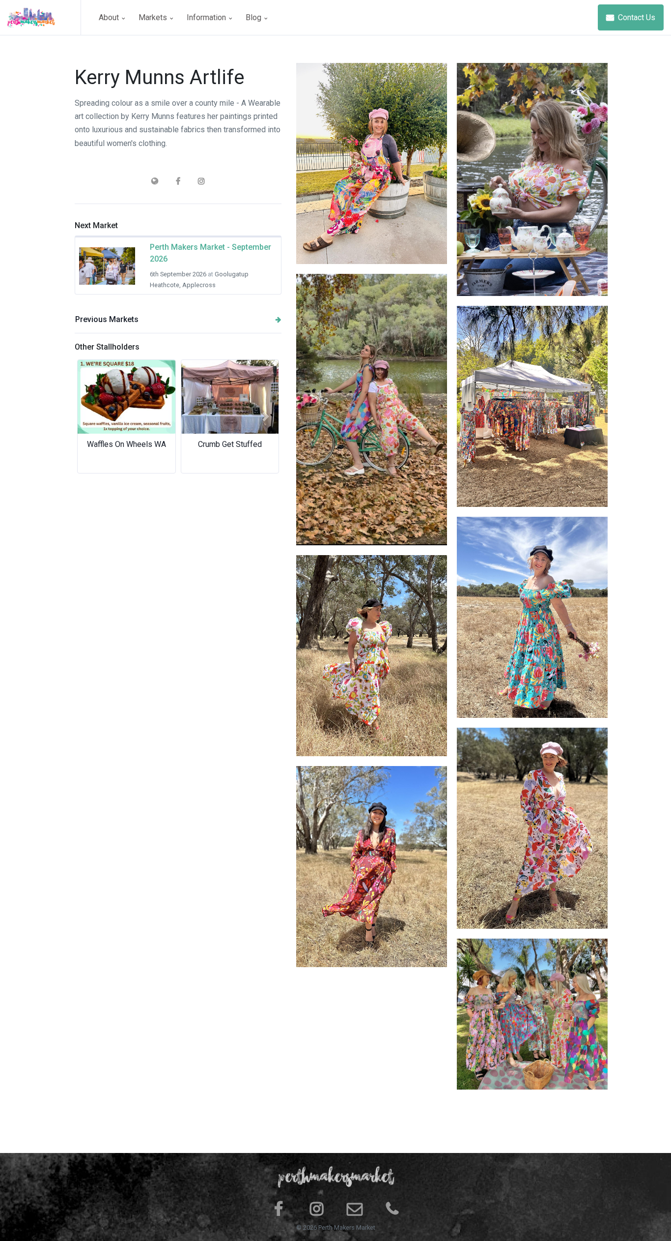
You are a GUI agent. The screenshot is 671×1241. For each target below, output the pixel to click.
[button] (90, 416)
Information (207, 17)
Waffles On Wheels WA (126, 444)
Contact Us (635, 17)
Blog (254, 17)
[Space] (44, 17)
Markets (154, 17)
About (110, 17)
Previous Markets (107, 319)
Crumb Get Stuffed (230, 444)
